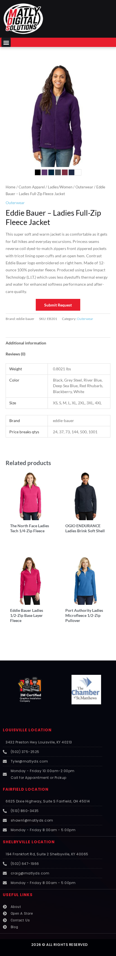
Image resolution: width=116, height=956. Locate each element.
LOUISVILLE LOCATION (27, 730)
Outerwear (84, 187)
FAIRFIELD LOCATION (25, 789)
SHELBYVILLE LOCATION (29, 842)
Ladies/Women (60, 187)
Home (10, 187)
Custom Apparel (32, 187)
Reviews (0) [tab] (15, 353)
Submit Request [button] (58, 305)
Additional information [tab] (26, 343)
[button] (6, 42)
